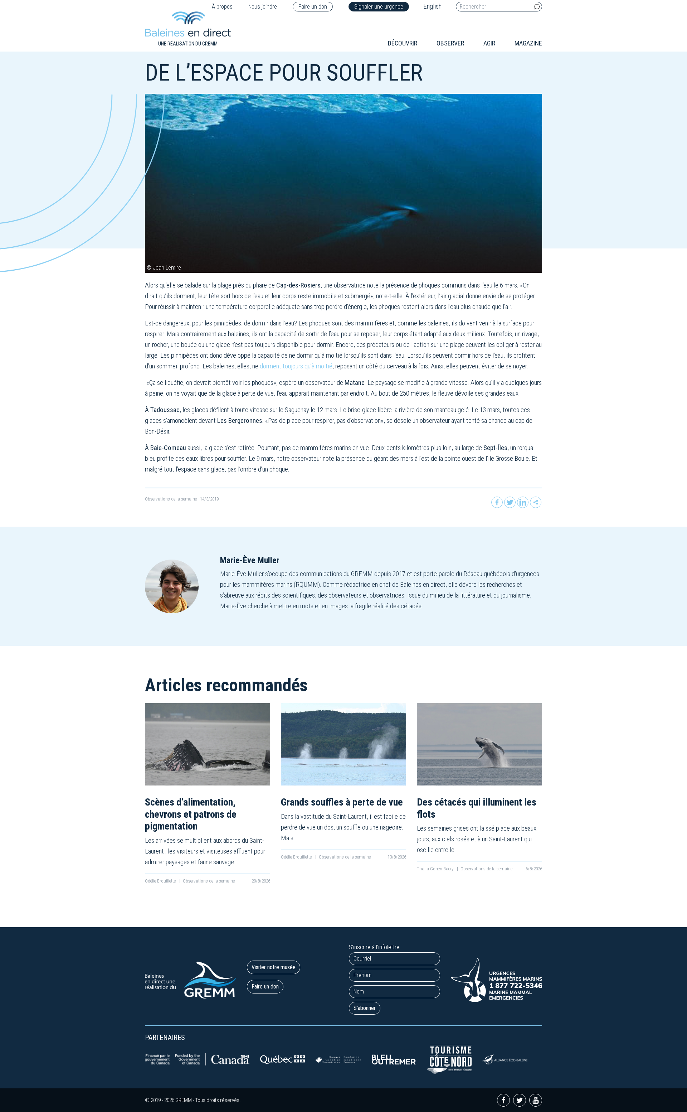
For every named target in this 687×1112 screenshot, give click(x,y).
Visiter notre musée (274, 967)
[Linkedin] (522, 502)
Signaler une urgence (378, 6)
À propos (222, 6)
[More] (535, 502)
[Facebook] (497, 502)
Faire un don (312, 6)
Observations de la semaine (171, 499)
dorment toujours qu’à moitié (296, 366)
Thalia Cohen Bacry (435, 868)
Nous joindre (262, 6)
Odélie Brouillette (161, 881)
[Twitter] (510, 502)
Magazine (528, 43)
